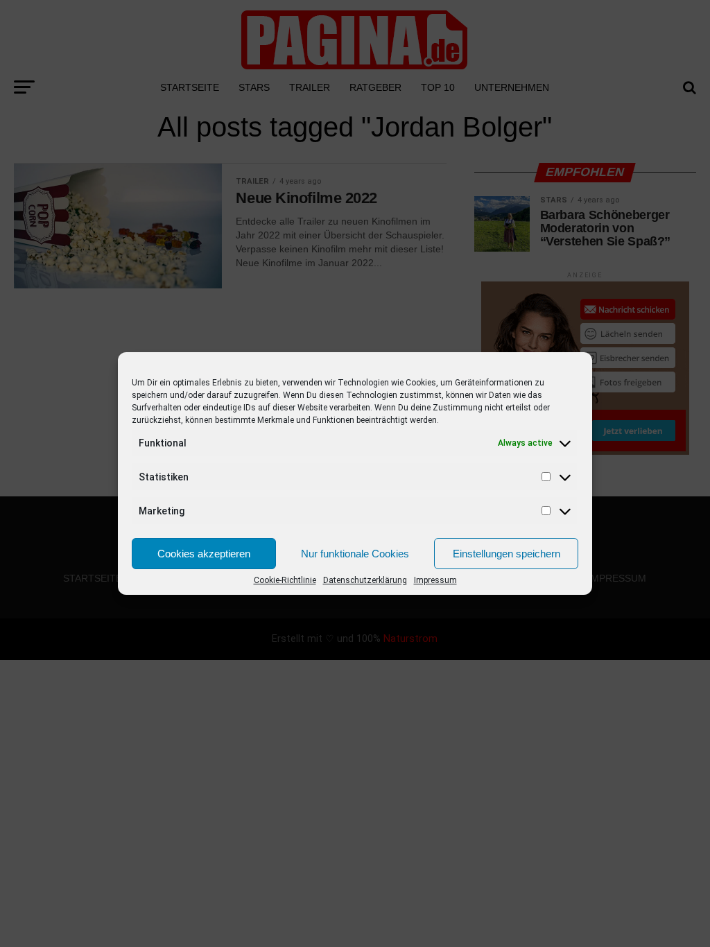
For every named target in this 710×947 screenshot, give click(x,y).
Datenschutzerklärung (365, 580)
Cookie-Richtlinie (285, 580)
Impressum (435, 580)
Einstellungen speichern (506, 553)
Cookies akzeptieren (203, 553)
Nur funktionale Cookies (355, 553)
